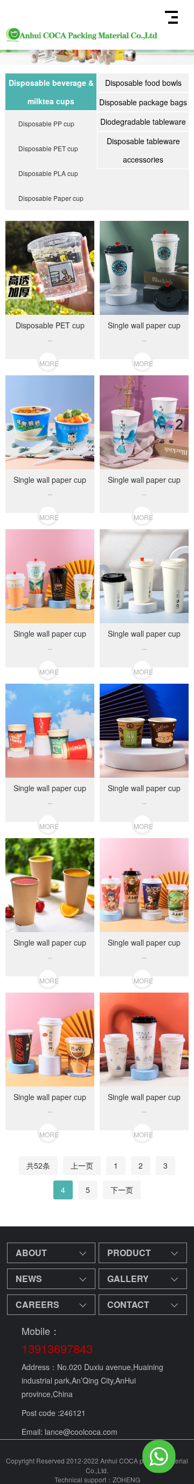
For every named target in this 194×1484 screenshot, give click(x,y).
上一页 (82, 1165)
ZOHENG (126, 1479)
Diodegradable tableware (143, 121)
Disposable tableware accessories (143, 150)
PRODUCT (129, 1252)
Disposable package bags (143, 102)
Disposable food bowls (143, 82)
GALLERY (128, 1278)
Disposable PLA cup (48, 173)
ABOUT (31, 1252)
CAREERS (37, 1304)
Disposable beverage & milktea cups (51, 91)
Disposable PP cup (46, 123)
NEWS (29, 1278)
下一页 (121, 1189)
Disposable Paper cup (51, 198)
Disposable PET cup (48, 148)
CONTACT (128, 1304)
